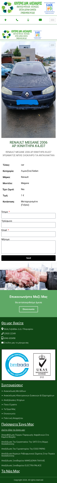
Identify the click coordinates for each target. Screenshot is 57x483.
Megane (25, 183)
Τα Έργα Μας (9, 409)
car (22, 165)
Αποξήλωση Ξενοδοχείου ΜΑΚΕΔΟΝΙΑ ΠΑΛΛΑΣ (23, 460)
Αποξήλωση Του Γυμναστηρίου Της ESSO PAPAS (23, 449)
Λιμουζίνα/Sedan (29, 171)
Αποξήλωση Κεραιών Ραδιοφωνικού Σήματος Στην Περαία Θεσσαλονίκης (28, 454)
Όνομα (4, 212)
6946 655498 (9, 338)
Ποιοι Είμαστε (10, 404)
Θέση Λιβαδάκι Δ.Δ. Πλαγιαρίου (18, 329)
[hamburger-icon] (52, 20)
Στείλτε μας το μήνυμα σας (16, 342)
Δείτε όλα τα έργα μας (13, 429)
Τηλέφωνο (6, 221)
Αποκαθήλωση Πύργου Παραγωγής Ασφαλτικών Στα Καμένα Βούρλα (25, 436)
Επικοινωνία (28, 309)
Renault (24, 177)
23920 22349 (10, 333)
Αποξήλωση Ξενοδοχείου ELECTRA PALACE (21, 465)
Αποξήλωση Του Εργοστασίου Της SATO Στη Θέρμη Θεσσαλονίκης (24, 443)
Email (4, 230)
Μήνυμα (5, 239)
